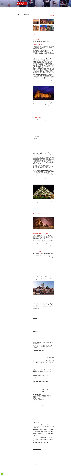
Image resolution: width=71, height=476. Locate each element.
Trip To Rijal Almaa (39, 433)
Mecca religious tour (40, 447)
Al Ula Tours (34, 431)
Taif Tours (34, 435)
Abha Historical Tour (49, 433)
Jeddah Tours (35, 429)
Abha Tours (34, 433)
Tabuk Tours (34, 437)
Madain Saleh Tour (39, 431)
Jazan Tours (34, 439)
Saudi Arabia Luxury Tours (45, 424)
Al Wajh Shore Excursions (36, 464)
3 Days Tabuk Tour (49, 437)
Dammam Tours (35, 444)
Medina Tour (39, 449)
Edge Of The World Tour (47, 426)
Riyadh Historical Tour (40, 426)
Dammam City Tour (41, 444)
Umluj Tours (34, 442)
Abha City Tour (44, 433)
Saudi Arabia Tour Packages (37, 424)
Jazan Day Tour (38, 439)
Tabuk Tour (38, 437)
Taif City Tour (38, 435)
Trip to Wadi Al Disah (43, 437)
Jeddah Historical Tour (40, 429)
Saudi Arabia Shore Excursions (37, 460)
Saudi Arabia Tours (35, 466)
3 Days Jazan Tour (43, 439)
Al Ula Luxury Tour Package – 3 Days (47, 431)
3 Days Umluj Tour (45, 442)
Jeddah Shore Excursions (36, 462)
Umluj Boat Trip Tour (39, 442)
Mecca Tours (34, 447)
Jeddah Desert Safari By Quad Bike (49, 429)
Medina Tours (35, 449)
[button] (2, 474)
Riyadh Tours (34, 426)
